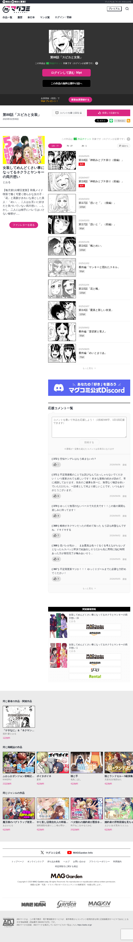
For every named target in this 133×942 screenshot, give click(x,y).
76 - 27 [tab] (70, 146)
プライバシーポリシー (99, 861)
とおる (7, 182)
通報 (124, 465)
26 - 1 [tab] (84, 146)
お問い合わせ (79, 861)
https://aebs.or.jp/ (84, 925)
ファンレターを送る (24, 224)
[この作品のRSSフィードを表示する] (128, 120)
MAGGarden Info (83, 852)
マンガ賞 (45, 17)
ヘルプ (66, 861)
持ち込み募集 (53, 861)
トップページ (17, 861)
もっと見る (88, 368)
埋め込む (121, 121)
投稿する (89, 442)
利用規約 (117, 861)
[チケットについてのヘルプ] (96, 63)
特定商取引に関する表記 (66, 866)
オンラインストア (35, 861)
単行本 (31, 17)
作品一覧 (7, 17)
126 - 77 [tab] (55, 146)
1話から (125, 146)
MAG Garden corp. (41, 882)
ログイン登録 (63, 17)
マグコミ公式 (53, 852)
